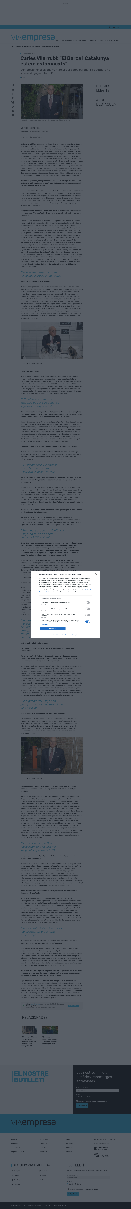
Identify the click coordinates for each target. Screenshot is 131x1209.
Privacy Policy (75, 635)
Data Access (65, 635)
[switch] (87, 602)
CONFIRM (52, 628)
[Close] (96, 574)
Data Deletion (55, 635)
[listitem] (65, 599)
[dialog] (65, 604)
